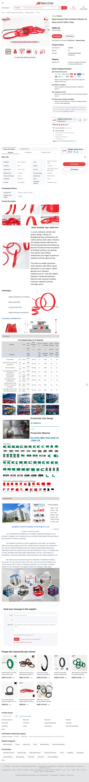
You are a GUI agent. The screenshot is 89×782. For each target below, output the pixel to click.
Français (32, 769)
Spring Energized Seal (50, 723)
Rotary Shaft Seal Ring (58, 744)
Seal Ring (38, 12)
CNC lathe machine (7, 720)
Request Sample (80, 40)
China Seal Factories (8, 753)
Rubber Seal (26, 744)
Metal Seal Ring (44, 744)
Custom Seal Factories (50, 753)
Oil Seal (17, 744)
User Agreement (54, 775)
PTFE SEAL (26, 723)
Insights (48, 767)
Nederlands (57, 769)
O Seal (61, 753)
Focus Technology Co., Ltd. (33, 775)
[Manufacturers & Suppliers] (44, 3)
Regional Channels (70, 766)
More (3, 760)
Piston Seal (47, 720)
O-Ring (35, 744)
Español (19, 769)
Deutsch (51, 769)
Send (16, 639)
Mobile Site (41, 767)
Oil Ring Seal (80, 753)
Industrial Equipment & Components (15, 12)
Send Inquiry (57, 36)
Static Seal (69, 723)
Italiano (46, 769)
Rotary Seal (5, 723)
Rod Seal (68, 720)
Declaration (62, 775)
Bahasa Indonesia (50, 771)
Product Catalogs (26, 716)
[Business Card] (85, 157)
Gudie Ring (5, 726)
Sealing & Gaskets (29, 12)
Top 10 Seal (31, 757)
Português (25, 769)
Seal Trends (41, 757)
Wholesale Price (52, 766)
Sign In (54, 141)
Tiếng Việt (41, 771)
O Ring (25, 726)
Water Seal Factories (35, 753)
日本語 (73, 769)
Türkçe (36, 771)
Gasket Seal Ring (7, 757)
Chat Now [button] (71, 36)
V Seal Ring (70, 753)
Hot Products (7, 766)
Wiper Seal (26, 720)
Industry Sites (61, 766)
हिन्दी (78, 769)
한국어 (68, 769)
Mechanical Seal (7, 744)
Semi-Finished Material (72, 726)
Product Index (80, 766)
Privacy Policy (70, 775)
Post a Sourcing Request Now (23, 642)
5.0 (69, 152)
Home (3, 12)
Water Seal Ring (20, 757)
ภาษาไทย (83, 769)
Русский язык (39, 769)
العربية (63, 769)
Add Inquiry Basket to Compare (26, 57)
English (14, 769)
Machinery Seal (22, 753)
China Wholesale (43, 766)
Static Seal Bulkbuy (53, 757)
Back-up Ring (48, 726)
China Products (15, 766)
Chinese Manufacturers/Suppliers (29, 766)
